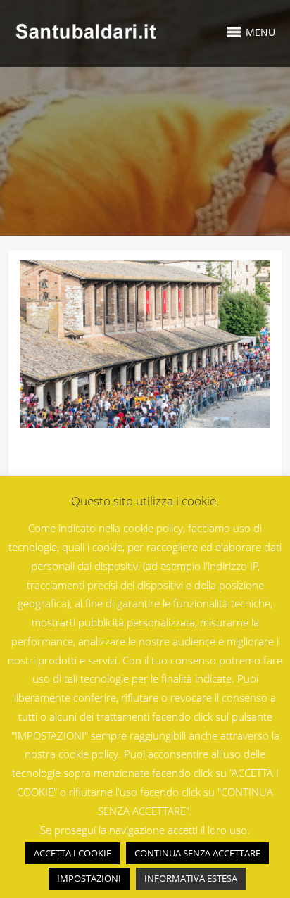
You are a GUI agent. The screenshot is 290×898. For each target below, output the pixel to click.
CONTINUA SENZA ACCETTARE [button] (197, 853)
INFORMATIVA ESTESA (190, 878)
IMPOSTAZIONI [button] (89, 878)
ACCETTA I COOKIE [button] (72, 853)
